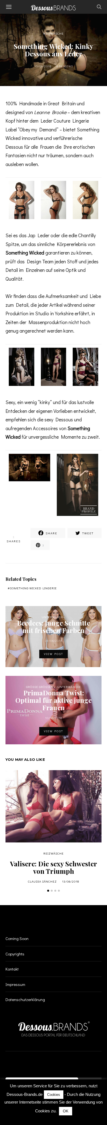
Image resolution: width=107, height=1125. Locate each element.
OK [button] (65, 1111)
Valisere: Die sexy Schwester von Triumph (53, 867)
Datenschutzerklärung (25, 999)
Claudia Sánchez (42, 881)
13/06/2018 (70, 881)
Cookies (53, 1095)
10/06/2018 (42, 66)
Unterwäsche (53, 617)
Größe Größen (40, 687)
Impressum (15, 984)
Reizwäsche (53, 33)
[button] (48, 890)
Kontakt (12, 969)
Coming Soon (17, 938)
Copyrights (14, 954)
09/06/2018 (53, 640)
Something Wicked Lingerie (33, 588)
